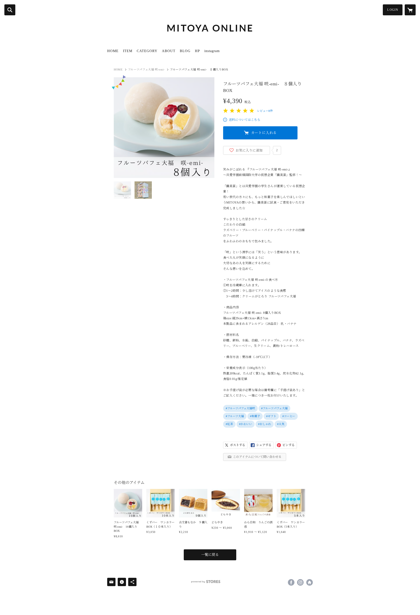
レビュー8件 (265, 110)
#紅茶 (229, 424)
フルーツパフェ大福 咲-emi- (146, 69)
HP (197, 51)
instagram (212, 51)
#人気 (280, 424)
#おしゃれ (264, 424)
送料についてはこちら (244, 119)
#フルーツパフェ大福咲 (240, 408)
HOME (113, 51)
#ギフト (271, 416)
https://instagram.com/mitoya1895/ (300, 582)
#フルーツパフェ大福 (274, 408)
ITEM (127, 51)
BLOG (185, 51)
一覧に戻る (210, 555)
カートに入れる (264, 133)
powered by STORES (206, 581)
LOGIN (392, 9)
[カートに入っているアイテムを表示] (410, 9)
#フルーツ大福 (235, 416)
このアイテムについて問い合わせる (257, 457)
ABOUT (168, 51)
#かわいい (245, 424)
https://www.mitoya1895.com (309, 582)
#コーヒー (288, 416)
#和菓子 (255, 416)
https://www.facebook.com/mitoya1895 (291, 582)
